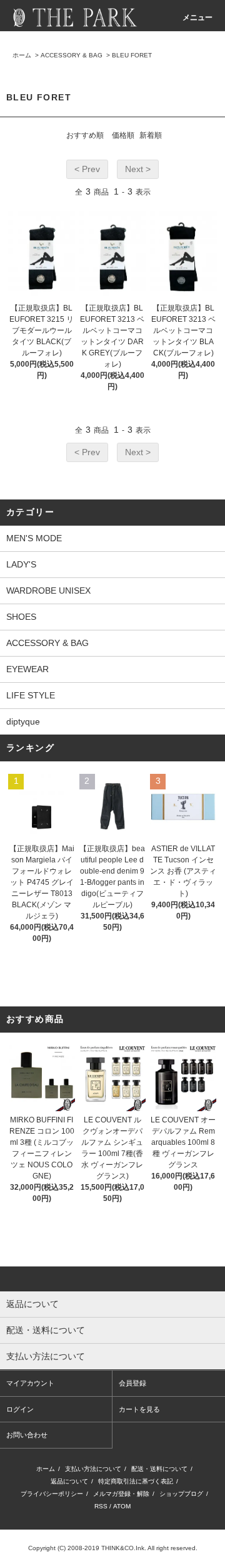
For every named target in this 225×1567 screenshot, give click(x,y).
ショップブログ (181, 1493)
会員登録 (132, 1383)
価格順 (123, 135)
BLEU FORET (132, 55)
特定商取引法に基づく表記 (135, 1481)
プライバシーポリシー (52, 1493)
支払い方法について (93, 1468)
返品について (69, 1481)
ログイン (20, 1409)
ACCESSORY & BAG (71, 55)
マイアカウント (30, 1383)
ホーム (21, 55)
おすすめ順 (85, 135)
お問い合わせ (27, 1435)
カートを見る (139, 1409)
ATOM (122, 1506)
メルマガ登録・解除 (121, 1493)
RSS (101, 1506)
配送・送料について (159, 1468)
